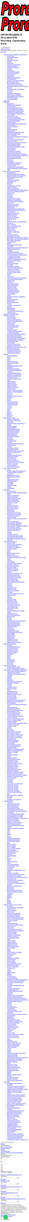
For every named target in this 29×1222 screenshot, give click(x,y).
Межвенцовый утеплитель (14, 158)
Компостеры (10, 912)
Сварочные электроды (13, 266)
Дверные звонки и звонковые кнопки (17, 1089)
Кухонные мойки (12, 747)
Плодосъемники (11, 962)
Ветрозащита (10, 103)
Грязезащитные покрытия (14, 577)
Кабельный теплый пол (13, 345)
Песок (8, 900)
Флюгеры (9, 442)
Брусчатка (10, 59)
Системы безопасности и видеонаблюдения (14, 1123)
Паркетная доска (11, 589)
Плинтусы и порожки (13, 590)
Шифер (9, 827)
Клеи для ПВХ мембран (13, 848)
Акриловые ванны (12, 691)
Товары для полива (12, 1056)
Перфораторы (11, 301)
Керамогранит (11, 616)
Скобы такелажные (12, 403)
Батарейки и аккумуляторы (14, 1083)
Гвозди (9, 360)
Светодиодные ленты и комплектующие (13, 516)
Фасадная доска (11, 458)
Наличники (10, 482)
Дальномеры (10, 178)
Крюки (9, 400)
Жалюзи (9, 1076)
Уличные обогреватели (13, 1044)
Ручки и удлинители (12, 966)
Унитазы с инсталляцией (14, 799)
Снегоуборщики (11, 1024)
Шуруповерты (11, 309)
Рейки (8, 657)
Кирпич (9, 837)
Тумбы (9, 756)
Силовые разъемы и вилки (14, 1100)
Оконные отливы (12, 485)
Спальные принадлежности (14, 1001)
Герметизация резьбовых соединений (17, 136)
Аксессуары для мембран (14, 95)
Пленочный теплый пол (13, 350)
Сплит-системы (11, 318)
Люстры (9, 504)
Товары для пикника (12, 1035)
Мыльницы (10, 680)
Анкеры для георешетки (13, 64)
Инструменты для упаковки (14, 1059)
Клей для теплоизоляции (14, 157)
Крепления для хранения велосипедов (17, 979)
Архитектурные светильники (15, 535)
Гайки (8, 358)
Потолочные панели (12, 651)
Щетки (9, 1073)
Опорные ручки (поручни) (14, 681)
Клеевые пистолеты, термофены (16, 296)
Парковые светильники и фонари (16, 538)
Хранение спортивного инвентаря (16, 998)
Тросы (9, 409)
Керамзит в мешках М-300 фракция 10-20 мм (13, 1198)
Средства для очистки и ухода (15, 593)
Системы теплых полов (13, 344)
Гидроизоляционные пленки (15, 109)
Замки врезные (11, 381)
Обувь (8, 275)
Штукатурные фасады (13, 461)
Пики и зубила (11, 229)
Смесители (10, 782)
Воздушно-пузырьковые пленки (16, 146)
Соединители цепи (12, 404)
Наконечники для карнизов (14, 1080)
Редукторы (10, 265)
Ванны (9, 690)
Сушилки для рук (12, 687)
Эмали (9, 559)
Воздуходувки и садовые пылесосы (17, 1014)
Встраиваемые (11, 661)
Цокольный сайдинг (12, 456)
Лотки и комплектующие (14, 1097)
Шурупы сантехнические (14, 376)
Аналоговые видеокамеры (14, 1129)
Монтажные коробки (13, 1115)
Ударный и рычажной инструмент (16, 259)
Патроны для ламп (12, 502)
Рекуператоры (11, 342)
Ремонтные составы (12, 116)
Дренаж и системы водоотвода (15, 80)
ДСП (8, 831)
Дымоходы (10, 1030)
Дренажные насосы (12, 760)
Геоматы (9, 61)
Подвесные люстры (12, 505)
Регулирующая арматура (14, 713)
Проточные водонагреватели (15, 701)
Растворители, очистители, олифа (16, 557)
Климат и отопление (9, 315)
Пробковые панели (12, 639)
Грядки (9, 1050)
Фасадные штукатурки (13, 466)
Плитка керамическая (13, 622)
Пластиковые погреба (13, 937)
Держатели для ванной (13, 672)
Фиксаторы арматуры (13, 805)
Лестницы (10, 194)
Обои (8, 596)
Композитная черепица (13, 430)
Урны (8, 922)
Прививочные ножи (12, 965)
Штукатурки (10, 888)
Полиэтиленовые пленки (14, 144)
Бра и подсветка (11, 491)
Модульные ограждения (13, 420)
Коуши (9, 399)
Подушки (9, 1005)
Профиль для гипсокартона (14, 822)
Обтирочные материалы (13, 1067)
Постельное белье (12, 1007)
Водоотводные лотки (13, 82)
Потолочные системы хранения (15, 981)
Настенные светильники (14, 512)
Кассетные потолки (12, 648)
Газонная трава (11, 909)
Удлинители (10, 1132)
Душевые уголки (11, 726)
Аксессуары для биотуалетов (15, 925)
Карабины (10, 397)
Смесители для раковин (13, 791)
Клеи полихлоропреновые (11, 314)
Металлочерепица (12, 435)
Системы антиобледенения (14, 331)
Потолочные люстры (13, 507)
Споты (9, 531)
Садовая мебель (11, 976)
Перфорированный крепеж (14, 365)
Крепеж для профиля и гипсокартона (17, 818)
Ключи (9, 243)
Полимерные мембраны (13, 93)
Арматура (9, 802)
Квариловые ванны (12, 693)
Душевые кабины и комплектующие (17, 723)
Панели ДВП (10, 633)
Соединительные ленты (13, 133)
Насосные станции (12, 765)
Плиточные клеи (11, 878)
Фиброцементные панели (14, 642)
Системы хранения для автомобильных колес (13, 989)
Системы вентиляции (13, 332)
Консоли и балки (11, 567)
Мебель (9, 973)
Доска (8, 860)
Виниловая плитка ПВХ (14, 576)
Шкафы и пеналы (12, 757)
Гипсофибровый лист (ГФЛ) (15, 816)
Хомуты (9, 412)
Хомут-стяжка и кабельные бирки (16, 1103)
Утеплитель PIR (11, 165)
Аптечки (9, 273)
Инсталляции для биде (13, 733)
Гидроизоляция (11, 106)
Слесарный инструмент (13, 256)
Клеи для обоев (11, 847)
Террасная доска (11, 595)
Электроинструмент (12, 292)
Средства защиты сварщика (14, 267)
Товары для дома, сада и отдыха (12, 904)
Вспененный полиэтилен (14, 152)
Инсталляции (11, 730)
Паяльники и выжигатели (14, 200)
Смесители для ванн (12, 786)
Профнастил (10, 439)
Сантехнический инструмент (15, 253)
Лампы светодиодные (13, 501)
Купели (9, 1031)
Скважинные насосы (13, 766)
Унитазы (9, 798)
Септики (9, 92)
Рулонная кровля (11, 440)
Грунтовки (10, 868)
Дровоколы (10, 1017)
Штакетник (10, 422)
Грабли (9, 950)
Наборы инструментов (13, 249)
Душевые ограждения (13, 724)
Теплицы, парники (12, 1054)
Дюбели (9, 364)
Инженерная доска (12, 579)
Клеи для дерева (11, 845)
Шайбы (9, 413)
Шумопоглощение (12, 129)
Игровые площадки (12, 936)
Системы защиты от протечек (15, 716)
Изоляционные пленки (13, 429)
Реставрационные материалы (15, 880)
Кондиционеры (11, 316)
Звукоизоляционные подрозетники (16, 123)
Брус (8, 857)
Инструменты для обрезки (14, 952)
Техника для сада (12, 1010)
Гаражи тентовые (12, 933)
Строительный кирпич (13, 841)
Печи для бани (11, 1033)
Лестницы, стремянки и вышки (15, 191)
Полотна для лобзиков (13, 231)
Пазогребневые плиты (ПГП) (15, 809)
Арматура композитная (13, 803)
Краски (9, 550)
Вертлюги (10, 394)
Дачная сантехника (12, 923)
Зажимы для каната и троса (14, 396)
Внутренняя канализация (14, 744)
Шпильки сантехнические (14, 374)
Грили (8, 1038)
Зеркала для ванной (12, 752)
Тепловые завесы (12, 329)
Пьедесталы (10, 779)
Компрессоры (11, 207)
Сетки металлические (13, 864)
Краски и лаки (11, 543)
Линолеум (10, 586)
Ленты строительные (13, 819)
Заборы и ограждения (13, 419)
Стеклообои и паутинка (13, 605)
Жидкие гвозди (11, 844)
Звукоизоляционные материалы (15, 119)
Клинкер (9, 618)
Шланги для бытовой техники (15, 718)
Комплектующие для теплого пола (16, 347)
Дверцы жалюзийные (13, 479)
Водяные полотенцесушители (15, 772)
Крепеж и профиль (12, 126)
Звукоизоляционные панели (14, 632)
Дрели (9, 295)
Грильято (9, 645)
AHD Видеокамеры (12, 1125)
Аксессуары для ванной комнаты (16, 671)
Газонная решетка (12, 66)
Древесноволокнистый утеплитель (16, 154)
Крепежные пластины (13, 368)
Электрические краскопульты (15, 311)
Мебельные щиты (12, 861)
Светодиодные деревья (13, 527)
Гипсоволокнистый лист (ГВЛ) (15, 814)
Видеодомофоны (11, 1131)
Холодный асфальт (12, 99)
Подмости (10, 195)
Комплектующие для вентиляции (16, 338)
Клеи (8, 842)
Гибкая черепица (11, 427)
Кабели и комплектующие (14, 1090)
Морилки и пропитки (13, 556)
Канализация (10, 743)
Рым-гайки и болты (12, 401)
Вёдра (8, 1063)
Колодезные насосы (12, 762)
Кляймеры (10, 367)
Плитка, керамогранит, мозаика (15, 668)
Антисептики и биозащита (14, 544)
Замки (8, 380)
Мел (8, 899)
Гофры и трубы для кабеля (14, 1092)
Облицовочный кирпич (13, 838)
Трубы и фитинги (12, 717)
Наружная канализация (13, 746)
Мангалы (9, 1040)
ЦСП (8, 835)
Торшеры (9, 533)
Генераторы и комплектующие (15, 174)
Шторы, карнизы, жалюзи (14, 1074)
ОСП (8, 832)
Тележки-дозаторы (12, 920)
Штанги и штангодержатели (15, 391)
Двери (9, 469)
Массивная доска (12, 587)
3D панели (10, 628)
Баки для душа (11, 926)
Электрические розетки (13, 1120)
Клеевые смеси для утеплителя (15, 462)
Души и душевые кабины (14, 720)
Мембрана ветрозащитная (14, 105)
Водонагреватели (12, 698)
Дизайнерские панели (13, 631)
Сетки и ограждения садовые (15, 919)
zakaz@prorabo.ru (5, 49)
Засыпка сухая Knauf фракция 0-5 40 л (11, 1174)
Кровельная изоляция (13, 432)
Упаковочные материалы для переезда (17, 1057)
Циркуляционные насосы (14, 769)
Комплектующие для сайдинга (15, 450)
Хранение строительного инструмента (17, 999)
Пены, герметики (12, 135)
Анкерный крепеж (12, 355)
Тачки (8, 969)
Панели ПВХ (10, 636)
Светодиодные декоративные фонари (17, 525)
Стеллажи (10, 994)
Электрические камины (13, 352)
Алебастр (9, 894)
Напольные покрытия (13, 574)
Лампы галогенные (12, 497)
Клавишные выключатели (14, 1113)
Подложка (10, 592)
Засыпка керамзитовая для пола (9, 1192)
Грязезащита (10, 76)
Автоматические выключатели (15, 1135)
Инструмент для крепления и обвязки (17, 237)
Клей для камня (11, 850)
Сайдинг (9, 446)
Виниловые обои (12, 600)
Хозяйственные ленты (13, 1070)
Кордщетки (10, 223)
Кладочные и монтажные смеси (16, 874)
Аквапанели (10, 812)
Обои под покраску (12, 603)
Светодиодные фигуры (13, 530)
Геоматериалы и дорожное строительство (15, 54)
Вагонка (9, 858)
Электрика (7, 1082)
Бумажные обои (11, 599)
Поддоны (9, 729)
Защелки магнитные (12, 387)
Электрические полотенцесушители (17, 775)
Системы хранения (12, 978)
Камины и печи (11, 322)
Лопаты (9, 956)
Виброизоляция (11, 122)
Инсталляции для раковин (14, 736)
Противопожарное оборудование (16, 210)
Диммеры (9, 1109)
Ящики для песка (12, 216)
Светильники (11, 511)
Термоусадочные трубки (13, 1102)
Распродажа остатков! (10, 665)
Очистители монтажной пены (15, 139)
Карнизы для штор (12, 1079)
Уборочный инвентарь (13, 291)
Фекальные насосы (12, 767)
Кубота (9, 655)
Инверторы (10, 262)
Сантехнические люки (13, 714)
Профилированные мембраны (15, 96)
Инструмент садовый (13, 946)
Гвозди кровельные (12, 361)
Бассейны (9, 906)
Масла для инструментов (14, 226)
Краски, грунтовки (12, 463)
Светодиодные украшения (14, 523)
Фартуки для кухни (12, 641)
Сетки (8, 863)
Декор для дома (11, 942)
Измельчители (11, 1018)
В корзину (3, 1179)
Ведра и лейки (11, 948)
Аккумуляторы (11, 293)
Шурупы (9, 416)
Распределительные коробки (15, 1099)
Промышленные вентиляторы (15, 340)
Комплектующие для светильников (16, 492)
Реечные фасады (11, 445)
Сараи (8, 939)
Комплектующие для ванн (14, 694)
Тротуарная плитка (12, 97)
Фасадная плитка (12, 459)
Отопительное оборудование (15, 321)
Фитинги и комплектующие (15, 773)
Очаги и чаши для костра (14, 1043)
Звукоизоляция (11, 125)
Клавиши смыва (11, 739)
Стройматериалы (8, 801)
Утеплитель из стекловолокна (15, 167)
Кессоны (9, 87)
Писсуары (10, 796)
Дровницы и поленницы (14, 935)
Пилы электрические (13, 302)
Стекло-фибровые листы (14, 824)
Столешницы (10, 1008)
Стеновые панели (12, 626)
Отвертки (9, 250)
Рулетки (9, 184)
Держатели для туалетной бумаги (16, 674)
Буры (8, 220)
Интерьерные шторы (13, 1077)
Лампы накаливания (12, 499)
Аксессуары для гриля (13, 1037)
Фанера (9, 834)
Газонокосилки (11, 1015)
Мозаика (9, 619)
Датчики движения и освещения (16, 1086)
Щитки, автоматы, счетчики (15, 1133)
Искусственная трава (13, 580)
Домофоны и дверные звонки (15, 1087)
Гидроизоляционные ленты (14, 108)
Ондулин (9, 437)
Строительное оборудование (15, 279)
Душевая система (12, 721)
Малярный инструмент (13, 553)
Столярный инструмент (13, 257)
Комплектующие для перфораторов (17, 221)
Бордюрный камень (12, 57)
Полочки (9, 684)
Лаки (8, 551)
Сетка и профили (12, 465)
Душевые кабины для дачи (14, 929)
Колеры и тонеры (12, 548)
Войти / (3, 1146)
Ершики (9, 677)
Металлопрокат (11, 852)
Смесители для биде (12, 785)
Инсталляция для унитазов (14, 737)
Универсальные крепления (14, 997)
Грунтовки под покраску (14, 547)
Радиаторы (10, 328)
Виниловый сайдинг (13, 449)
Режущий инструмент (13, 252)
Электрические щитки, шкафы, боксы (17, 1139)
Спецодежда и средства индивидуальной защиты (14, 271)
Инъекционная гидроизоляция (15, 110)
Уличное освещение (12, 534)
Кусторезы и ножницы (13, 1020)
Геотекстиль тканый (12, 73)
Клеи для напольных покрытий (15, 582)
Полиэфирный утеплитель (14, 162)
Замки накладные (12, 384)
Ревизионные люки (12, 341)
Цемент (9, 901)
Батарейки (10, 1084)
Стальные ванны (11, 695)
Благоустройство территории (15, 907)
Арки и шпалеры (11, 1047)
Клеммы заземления (12, 263)
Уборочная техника (12, 289)
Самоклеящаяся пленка (13, 625)
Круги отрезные (11, 224)
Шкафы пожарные (12, 214)
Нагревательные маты (13, 348)
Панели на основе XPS (13, 821)
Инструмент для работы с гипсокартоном (14, 241)
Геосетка (9, 69)
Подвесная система (12, 649)
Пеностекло (10, 161)
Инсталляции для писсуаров (15, 734)
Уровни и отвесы (12, 187)
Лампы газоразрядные (13, 495)
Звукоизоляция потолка (13, 646)
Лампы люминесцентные (14, 498)
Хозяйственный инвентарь (14, 1060)
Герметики (7, 100)
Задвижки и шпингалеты (14, 378)
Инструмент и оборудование (12, 171)
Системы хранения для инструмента (17, 255)
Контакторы (10, 1106)
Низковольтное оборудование (15, 1105)
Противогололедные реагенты (15, 917)
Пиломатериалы (11, 855)
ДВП (8, 829)
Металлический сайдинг (14, 452)
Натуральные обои (12, 602)
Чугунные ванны (12, 697)
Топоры (9, 971)
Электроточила (11, 312)
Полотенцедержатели (13, 682)
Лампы (9, 494)
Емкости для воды (12, 945)
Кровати (9, 975)
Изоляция (6, 102)
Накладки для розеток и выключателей (13, 1117)
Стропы (9, 406)
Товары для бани (11, 1028)
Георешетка (10, 63)
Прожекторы (10, 510)
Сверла (9, 233)
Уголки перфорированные (14, 370)
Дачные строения (12, 932)
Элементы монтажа (12, 742)
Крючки (9, 678)
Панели (9, 727)
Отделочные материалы (10, 541)
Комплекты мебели (12, 754)
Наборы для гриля (12, 1041)
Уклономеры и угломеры (14, 185)
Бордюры (9, 597)
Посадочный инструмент (14, 963)
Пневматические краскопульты (15, 208)
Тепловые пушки (12, 286)
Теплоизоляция (11, 149)
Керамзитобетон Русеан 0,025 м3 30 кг (11, 1186)
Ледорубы (10, 955)
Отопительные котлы (13, 325)
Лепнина (9, 560)
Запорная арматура (12, 707)
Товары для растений (13, 1046)
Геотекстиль (10, 70)
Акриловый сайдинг (12, 448)
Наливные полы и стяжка (14, 876)
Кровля (9, 425)
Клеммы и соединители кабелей (16, 1096)
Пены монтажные (12, 141)
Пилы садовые (11, 961)
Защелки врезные (12, 386)
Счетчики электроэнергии (14, 1138)
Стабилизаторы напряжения (15, 1136)
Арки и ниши (11, 561)
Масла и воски (11, 554)
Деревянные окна (12, 481)
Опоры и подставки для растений (16, 1053)
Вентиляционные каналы (14, 335)
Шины (9, 658)
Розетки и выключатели (13, 1107)
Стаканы (9, 685)
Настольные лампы (12, 508)
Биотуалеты (10, 927)
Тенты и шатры (11, 940)
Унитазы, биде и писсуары (14, 792)
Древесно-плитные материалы (15, 828)
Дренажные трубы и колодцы (15, 84)
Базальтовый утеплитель (14, 151)
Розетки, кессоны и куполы (14, 573)
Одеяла (9, 1004)
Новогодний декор (12, 943)
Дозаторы (9, 675)
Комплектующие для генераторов (16, 175)
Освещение (7, 489)
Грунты (9, 1048)
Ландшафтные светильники (14, 537)
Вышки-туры (10, 193)
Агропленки (10, 56)
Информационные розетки (14, 1112)
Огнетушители (11, 211)
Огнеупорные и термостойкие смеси (17, 877)
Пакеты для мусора (12, 1069)
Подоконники (11, 488)
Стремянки (10, 197)
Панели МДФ (11, 635)
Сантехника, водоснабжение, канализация (15, 669)
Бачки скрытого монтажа (14, 731)
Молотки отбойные (12, 299)
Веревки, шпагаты (12, 1061)
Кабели (9, 1093)
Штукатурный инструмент (14, 890)
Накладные (10, 662)
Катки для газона (12, 910)
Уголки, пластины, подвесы (14, 390)
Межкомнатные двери (13, 475)
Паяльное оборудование (13, 198)
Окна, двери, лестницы (10, 468)
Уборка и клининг (12, 288)
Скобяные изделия (12, 377)
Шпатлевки (10, 887)
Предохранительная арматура (15, 710)
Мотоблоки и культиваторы (14, 1021)
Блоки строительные (12, 806)
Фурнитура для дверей (13, 476)
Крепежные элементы (13, 740)
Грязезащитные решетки (13, 77)
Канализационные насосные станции (17, 86)
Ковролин (10, 583)
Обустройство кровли (13, 436)
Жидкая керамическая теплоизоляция (17, 155)
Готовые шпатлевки (12, 546)
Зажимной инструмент (13, 236)
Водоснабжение (11, 703)
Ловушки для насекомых (14, 913)
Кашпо (9, 1051)
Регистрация (8, 1146)
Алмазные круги (11, 218)
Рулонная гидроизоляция (14, 118)
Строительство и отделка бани (15, 1034)
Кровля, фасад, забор (9, 417)
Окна (8, 478)
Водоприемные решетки (14, 83)
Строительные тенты (13, 865)
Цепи (8, 410)
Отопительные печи (12, 327)
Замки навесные (11, 383)
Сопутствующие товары (13, 623)
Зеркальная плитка (12, 613)
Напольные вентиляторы (14, 319)
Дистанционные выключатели (15, 1110)
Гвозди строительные (13, 363)
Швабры (9, 1071)
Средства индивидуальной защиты (16, 278)
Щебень (9, 903)
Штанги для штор (12, 688)
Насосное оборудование (13, 759)
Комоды (9, 753)
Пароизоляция (11, 131)
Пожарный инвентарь (13, 213)
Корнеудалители (11, 953)
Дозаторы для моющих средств (15, 749)
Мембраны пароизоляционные (15, 132)
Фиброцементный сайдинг (14, 455)
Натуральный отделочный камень (16, 620)
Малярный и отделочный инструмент (17, 247)
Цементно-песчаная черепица (15, 443)
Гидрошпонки (11, 74)
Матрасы (9, 1002)
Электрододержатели (13, 269)
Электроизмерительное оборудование (17, 190)
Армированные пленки (13, 145)
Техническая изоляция (13, 164)
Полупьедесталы (11, 778)
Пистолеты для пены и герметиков (16, 142)
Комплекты (10, 654)
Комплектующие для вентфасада (16, 423)
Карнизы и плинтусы (13, 564)
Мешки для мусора (12, 1066)
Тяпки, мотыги (11, 972)
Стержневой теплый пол (14, 351)
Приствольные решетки (13, 916)
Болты (9, 357)
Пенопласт (10, 159)
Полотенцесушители (13, 770)
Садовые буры (11, 968)
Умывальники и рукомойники (15, 930)
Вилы (8, 949)
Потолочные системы (10, 644)
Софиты (9, 453)
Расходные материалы (13, 204)
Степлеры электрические (14, 305)
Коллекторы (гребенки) (13, 708)
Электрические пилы (13, 1027)
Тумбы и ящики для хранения (15, 995)
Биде (8, 793)
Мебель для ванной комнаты (15, 750)
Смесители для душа (12, 788)
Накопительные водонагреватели (16, 700)
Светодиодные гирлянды (14, 524)
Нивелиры (10, 182)
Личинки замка (11, 389)
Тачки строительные (12, 283)
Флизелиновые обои (12, 608)
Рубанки (9, 303)
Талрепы (9, 407)
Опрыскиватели (11, 959)
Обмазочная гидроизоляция (14, 112)
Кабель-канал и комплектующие (16, 1095)
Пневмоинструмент (12, 206)
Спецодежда (10, 276)
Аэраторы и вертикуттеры (14, 1011)
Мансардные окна (12, 433)
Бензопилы (10, 1012)
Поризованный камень (13, 839)
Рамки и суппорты (12, 1119)
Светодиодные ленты (13, 521)
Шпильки (9, 414)
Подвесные (10, 664)
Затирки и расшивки (12, 873)
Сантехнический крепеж (14, 373)
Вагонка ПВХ (11, 629)
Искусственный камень (13, 615)
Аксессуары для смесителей (14, 783)
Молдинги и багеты (12, 569)
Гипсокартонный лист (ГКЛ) (15, 815)
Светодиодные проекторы (14, 528)
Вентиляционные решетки (14, 337)
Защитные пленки (12, 1064)
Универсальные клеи (13, 851)
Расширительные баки (13, 711)
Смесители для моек (12, 789)
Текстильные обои (12, 606)
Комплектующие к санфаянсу (15, 795)
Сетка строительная (12, 881)
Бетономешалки (11, 172)
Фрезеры (9, 306)
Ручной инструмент (12, 234)
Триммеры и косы (12, 1025)
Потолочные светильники (14, 514)
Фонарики (10, 540)
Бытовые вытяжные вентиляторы (16, 334)
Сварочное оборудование (14, 260)
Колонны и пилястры (13, 566)
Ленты (9, 128)
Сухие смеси (10, 867)
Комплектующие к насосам (14, 763)
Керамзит (9, 897)
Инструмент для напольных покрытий (17, 239)
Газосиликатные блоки (13, 808)
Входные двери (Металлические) (16, 471)
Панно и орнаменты (12, 570)
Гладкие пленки (11, 148)
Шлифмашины (11, 308)
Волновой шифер (12, 426)
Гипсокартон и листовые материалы (17, 811)
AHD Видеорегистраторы (14, 1126)
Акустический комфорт (13, 121)
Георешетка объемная (13, 67)
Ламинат (9, 584)
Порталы (9, 571)
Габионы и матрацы (12, 60)
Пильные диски (11, 230)
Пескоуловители (11, 79)
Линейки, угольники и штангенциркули (13, 180)
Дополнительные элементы (14, 563)
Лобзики (9, 298)
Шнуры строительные (13, 188)
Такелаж (9, 393)
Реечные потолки (12, 652)
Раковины (10, 780)
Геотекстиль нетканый (13, 72)
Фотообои (10, 609)
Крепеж (6, 354)
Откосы (9, 486)
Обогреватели (11, 324)
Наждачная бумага (12, 227)
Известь (9, 896)
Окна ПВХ (10, 484)
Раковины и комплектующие (15, 776)
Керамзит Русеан (5, 1180)
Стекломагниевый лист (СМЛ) (15, 825)
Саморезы (10, 371)
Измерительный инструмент (15, 177)
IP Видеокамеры (11, 1128)
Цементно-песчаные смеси (14, 886)
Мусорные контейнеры (13, 914)
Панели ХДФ (11, 638)
